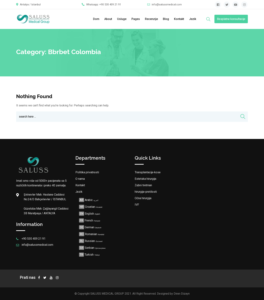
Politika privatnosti (87, 172)
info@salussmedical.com (167, 4)
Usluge (121, 19)
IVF (137, 204)
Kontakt (179, 19)
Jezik (192, 19)
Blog (166, 19)
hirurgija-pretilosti (146, 191)
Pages (135, 19)
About (108, 19)
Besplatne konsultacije (231, 19)
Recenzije (151, 19)
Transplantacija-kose (148, 172)
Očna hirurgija (143, 198)
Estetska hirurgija (145, 178)
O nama (80, 178)
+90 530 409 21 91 (110, 4)
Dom (96, 19)
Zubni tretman (143, 185)
